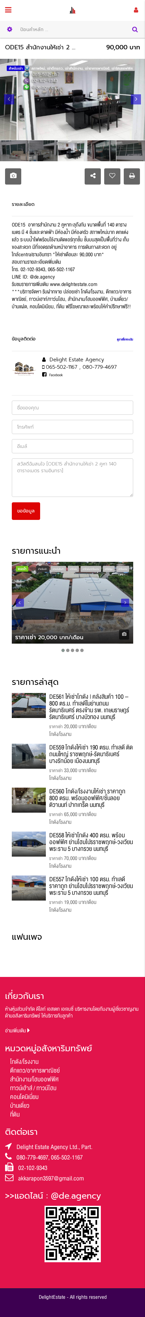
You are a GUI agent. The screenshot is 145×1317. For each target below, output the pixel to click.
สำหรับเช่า (42, 569)
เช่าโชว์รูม (109, 569)
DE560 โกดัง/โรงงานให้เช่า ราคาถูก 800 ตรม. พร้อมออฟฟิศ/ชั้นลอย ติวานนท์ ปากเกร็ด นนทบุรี (87, 798)
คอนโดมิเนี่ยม (24, 1097)
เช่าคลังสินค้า (58, 569)
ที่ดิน (15, 1114)
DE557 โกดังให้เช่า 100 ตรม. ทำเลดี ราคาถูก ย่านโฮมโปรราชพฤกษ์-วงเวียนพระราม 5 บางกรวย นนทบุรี (91, 886)
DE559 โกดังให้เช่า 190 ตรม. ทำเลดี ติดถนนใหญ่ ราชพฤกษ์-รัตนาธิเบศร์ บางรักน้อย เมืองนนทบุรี (91, 754)
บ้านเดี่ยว (19, 1106)
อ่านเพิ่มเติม (16, 1031)
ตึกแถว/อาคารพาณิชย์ (35, 1070)
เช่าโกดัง (73, 569)
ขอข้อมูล (26, 510)
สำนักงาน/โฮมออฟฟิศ (34, 1079)
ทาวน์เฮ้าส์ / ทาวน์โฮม (33, 1088)
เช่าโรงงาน (122, 569)
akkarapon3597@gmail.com (51, 1178)
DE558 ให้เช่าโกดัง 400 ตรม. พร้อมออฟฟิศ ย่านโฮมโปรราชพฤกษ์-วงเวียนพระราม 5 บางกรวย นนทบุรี (91, 842)
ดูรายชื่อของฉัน (125, 339)
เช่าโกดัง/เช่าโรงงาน (91, 569)
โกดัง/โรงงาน (24, 1062)
